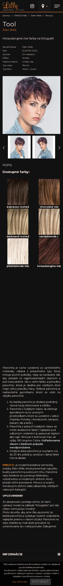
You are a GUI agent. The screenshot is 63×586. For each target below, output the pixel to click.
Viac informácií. (20, 581)
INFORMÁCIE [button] (13, 554)
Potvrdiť (40, 581)
